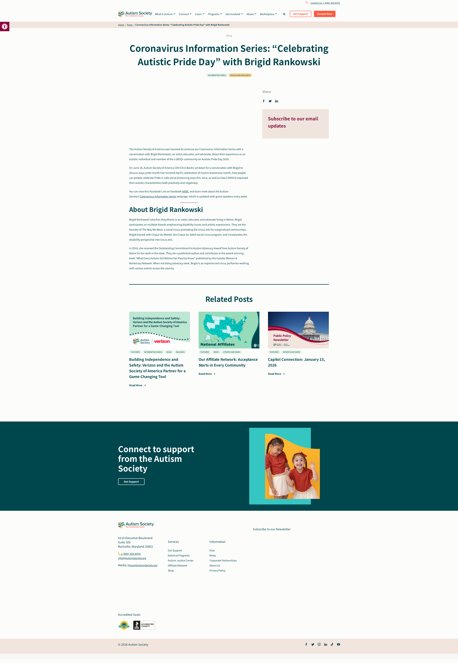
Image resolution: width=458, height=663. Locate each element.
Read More (136, 385)
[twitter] (312, 644)
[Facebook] (264, 101)
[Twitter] (270, 101)
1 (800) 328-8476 (131, 554)
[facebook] (306, 644)
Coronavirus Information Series (158, 196)
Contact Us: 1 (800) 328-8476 (325, 2)
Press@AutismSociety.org (142, 565)
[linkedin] (325, 644)
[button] (4, 26)
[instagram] (319, 644)
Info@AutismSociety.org (132, 558)
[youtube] (338, 644)
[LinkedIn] (276, 101)
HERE (185, 191)
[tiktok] (332, 644)
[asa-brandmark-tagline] (135, 12)
